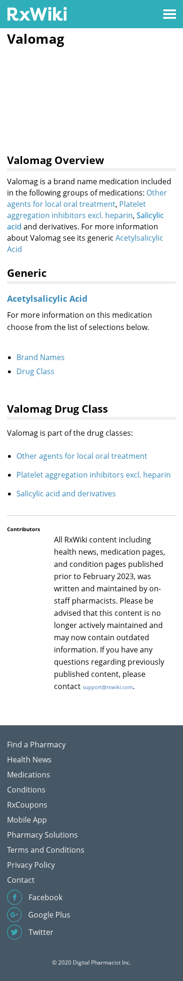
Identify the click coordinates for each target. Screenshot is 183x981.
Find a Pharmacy (36, 744)
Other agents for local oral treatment (81, 456)
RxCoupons (27, 805)
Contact (21, 880)
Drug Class (35, 371)
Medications (28, 774)
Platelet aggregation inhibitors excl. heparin (93, 475)
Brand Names (40, 357)
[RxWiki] (37, 13)
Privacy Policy (31, 865)
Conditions (26, 790)
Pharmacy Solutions (42, 835)
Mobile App (27, 820)
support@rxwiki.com (108, 687)
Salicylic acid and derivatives (66, 493)
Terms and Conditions (45, 850)
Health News (29, 759)
